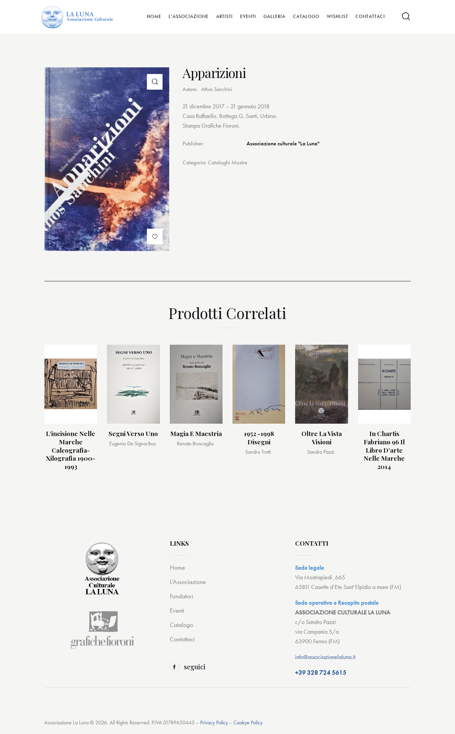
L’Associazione (188, 582)
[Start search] (406, 16)
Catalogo (181, 625)
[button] (155, 82)
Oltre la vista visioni (321, 437)
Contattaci (182, 639)
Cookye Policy (247, 722)
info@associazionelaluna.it (325, 657)
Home (177, 567)
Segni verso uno (133, 433)
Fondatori (181, 596)
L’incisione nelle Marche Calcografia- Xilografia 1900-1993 (70, 450)
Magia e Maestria (196, 433)
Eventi (177, 610)
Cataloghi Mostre (227, 162)
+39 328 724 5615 (320, 672)
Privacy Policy (214, 722)
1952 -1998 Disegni (259, 437)
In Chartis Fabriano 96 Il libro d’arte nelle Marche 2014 (384, 450)
